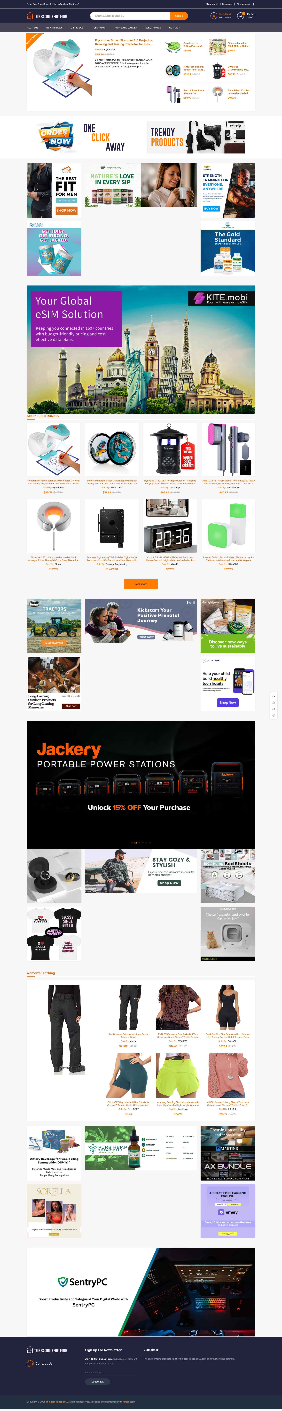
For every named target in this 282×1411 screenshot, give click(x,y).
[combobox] (130, 16)
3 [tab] (143, 408)
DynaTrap (175, 487)
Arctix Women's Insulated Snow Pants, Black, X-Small (128, 1036)
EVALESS (183, 1041)
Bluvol (58, 564)
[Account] (214, 15)
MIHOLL (232, 1109)
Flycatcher (110, 49)
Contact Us (44, 1363)
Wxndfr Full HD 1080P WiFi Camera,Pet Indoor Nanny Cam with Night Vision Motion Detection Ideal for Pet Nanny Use (170, 560)
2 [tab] (139, 408)
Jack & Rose (233, 487)
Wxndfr (174, 564)
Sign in (228, 14)
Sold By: (99, 49)
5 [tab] (146, 843)
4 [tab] (146, 408)
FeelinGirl (232, 1041)
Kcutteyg (183, 1109)
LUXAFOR (233, 564)
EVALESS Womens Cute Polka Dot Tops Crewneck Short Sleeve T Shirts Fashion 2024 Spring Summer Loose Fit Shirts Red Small (178, 1039)
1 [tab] (135, 408)
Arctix (133, 1041)
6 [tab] (150, 843)
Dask (126, 1401)
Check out (227, 4)
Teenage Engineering (116, 564)
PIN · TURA (116, 487)
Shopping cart (244, 4)
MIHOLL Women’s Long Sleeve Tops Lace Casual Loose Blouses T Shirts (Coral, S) (228, 1104)
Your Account (225, 17)
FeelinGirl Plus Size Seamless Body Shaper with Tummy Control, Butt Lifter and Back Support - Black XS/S (228, 1037)
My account (212, 4)
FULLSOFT (133, 1109)
